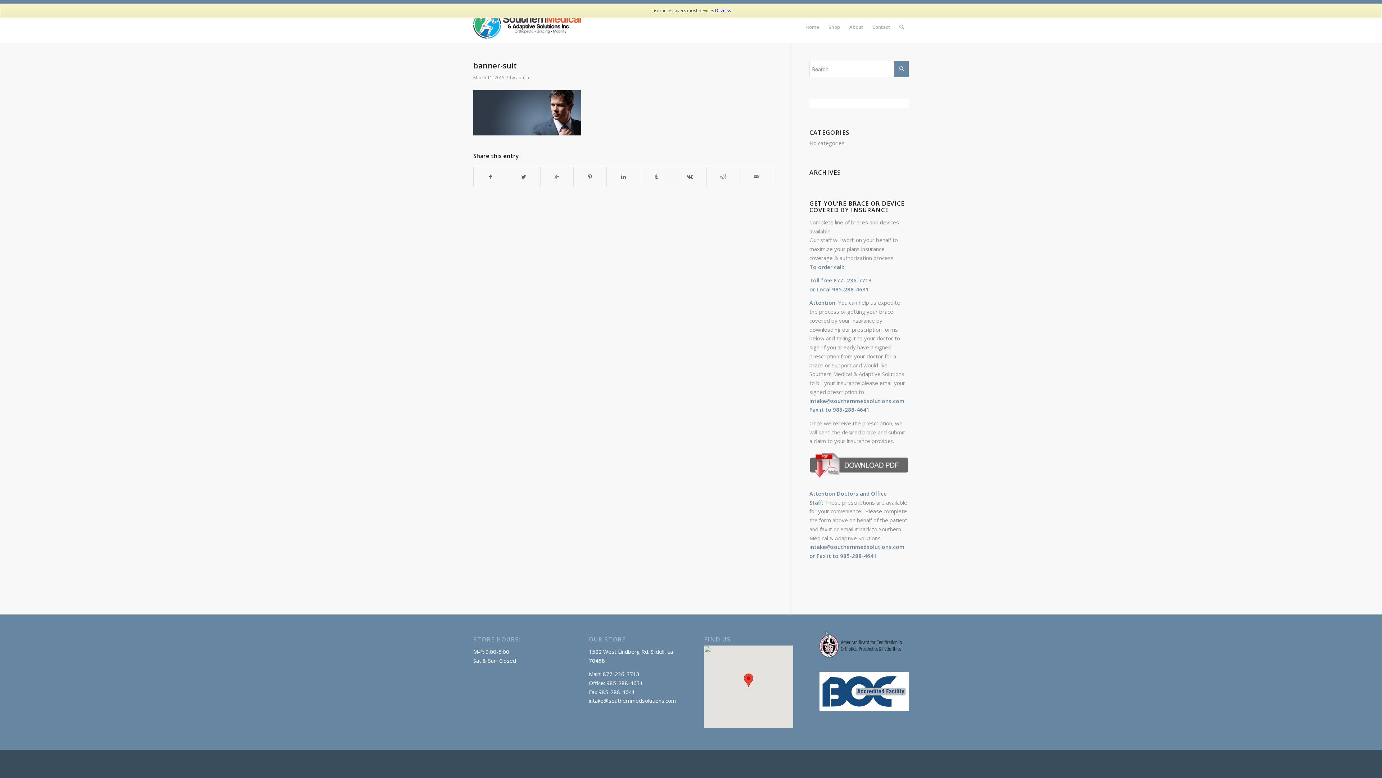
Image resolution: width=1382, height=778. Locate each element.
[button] (748, 680)
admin (522, 78)
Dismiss (723, 11)
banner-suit (495, 66)
